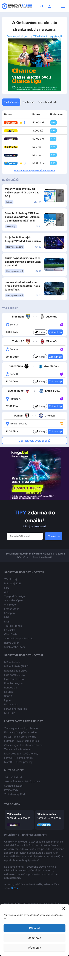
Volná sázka (14, 814)
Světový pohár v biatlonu (18, 638)
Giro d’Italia (10, 634)
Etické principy (34, 903)
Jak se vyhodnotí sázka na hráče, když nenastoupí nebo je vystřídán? (22, 286)
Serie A (8, 695)
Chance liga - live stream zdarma (23, 745)
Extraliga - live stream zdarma (21, 740)
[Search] (42, 6)
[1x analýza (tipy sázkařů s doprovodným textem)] (61, 324)
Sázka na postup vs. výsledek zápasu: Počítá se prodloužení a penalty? (23, 261)
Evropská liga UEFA (15, 670)
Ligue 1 (8, 700)
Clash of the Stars (14, 646)
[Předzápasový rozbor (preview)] (61, 423)
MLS (6, 621)
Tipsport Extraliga (14, 596)
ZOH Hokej (10, 579)
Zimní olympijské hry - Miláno (21, 728)
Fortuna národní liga (15, 708)
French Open (11, 608)
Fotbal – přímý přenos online (20, 732)
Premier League (13, 683)
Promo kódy (11, 789)
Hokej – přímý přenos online (20, 736)
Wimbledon (10, 604)
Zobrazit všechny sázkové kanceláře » (34, 170)
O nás (14, 887)
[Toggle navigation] (63, 6)
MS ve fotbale (12, 662)
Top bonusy (12, 804)
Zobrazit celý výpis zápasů (34, 440)
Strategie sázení (13, 785)
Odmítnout (34, 938)
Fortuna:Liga (11, 704)
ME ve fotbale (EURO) (16, 666)
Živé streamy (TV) (14, 794)
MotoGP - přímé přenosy (18, 761)
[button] (63, 908)
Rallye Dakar (11, 642)
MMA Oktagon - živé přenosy (21, 753)
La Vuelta (9, 629)
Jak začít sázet (13, 777)
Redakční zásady (52, 903)
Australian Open (13, 600)
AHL (6, 591)
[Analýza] (61, 324)
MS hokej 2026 (13, 583)
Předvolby (34, 947)
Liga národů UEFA (14, 674)
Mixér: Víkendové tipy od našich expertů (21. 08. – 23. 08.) (22, 192)
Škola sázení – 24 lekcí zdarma (22, 781)
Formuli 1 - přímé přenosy (18, 757)
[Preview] (61, 423)
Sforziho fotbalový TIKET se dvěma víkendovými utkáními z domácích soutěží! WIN (22, 217)
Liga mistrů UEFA (14, 679)
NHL (6, 587)
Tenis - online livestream (18, 749)
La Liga (8, 691)
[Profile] (49, 6)
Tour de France (13, 625)
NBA (6, 617)
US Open (9, 613)
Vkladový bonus (46, 814)
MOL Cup (9, 712)
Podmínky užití (18, 903)
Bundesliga (10, 687)
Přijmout (34, 928)
